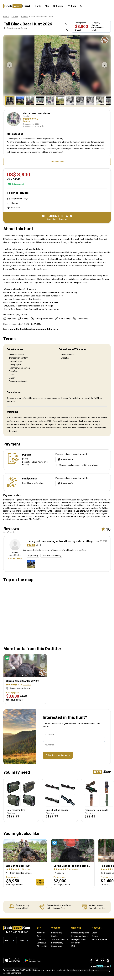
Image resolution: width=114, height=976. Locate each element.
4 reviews (73, 869)
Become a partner (100, 939)
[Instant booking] (55, 843)
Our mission (42, 939)
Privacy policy (57, 943)
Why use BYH (42, 946)
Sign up (95, 936)
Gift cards (75, 943)
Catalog (54, 936)
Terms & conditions (59, 939)
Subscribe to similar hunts (58, 755)
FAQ (73, 946)
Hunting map (57, 933)
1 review (26, 121)
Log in (94, 933)
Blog (39, 936)
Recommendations (79, 936)
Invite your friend (78, 939)
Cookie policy (57, 946)
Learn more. (16, 973)
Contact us (41, 943)
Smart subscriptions (80, 933)
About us (41, 933)
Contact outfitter (57, 161)
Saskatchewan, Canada (17, 28)
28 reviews (27, 869)
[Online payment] (7, 658)
